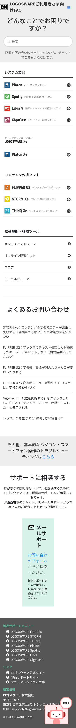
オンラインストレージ (20, 244)
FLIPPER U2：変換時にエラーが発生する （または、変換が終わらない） (37, 385)
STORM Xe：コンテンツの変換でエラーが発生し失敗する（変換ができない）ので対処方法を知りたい (37, 332)
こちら (48, 456)
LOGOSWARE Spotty (25, 650)
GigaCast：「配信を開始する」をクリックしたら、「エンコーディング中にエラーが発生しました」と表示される (36, 403)
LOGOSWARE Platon (25, 645)
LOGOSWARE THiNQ (25, 641)
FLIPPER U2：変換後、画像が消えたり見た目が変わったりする (38, 369)
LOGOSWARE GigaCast (27, 659)
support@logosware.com (29, 709)
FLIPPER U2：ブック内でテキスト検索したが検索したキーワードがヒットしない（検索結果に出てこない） (38, 352)
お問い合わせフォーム (37, 558)
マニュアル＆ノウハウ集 (28, 682)
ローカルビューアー (18, 278)
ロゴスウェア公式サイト (28, 672)
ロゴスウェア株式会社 (18, 695)
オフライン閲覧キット (20, 255)
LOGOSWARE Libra (24, 655)
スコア (9, 267)
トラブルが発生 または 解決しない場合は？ (33, 418)
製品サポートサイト (25, 677)
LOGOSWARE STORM (26, 636)
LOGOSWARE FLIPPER (26, 631)
